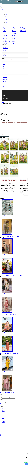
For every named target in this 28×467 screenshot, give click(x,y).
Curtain (12, 59)
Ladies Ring (4, 70)
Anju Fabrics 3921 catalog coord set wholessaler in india (9, 236)
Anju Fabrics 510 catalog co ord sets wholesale (7, 294)
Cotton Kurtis (4, 28)
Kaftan (4, 30)
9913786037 (1, 403)
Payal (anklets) (4, 68)
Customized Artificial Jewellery (14, 63)
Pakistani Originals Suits (23, 30)
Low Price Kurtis (5, 35)
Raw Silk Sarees (13, 38)
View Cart (3, 415)
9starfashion (6, 15)
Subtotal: (1, 7)
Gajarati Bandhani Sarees (14, 33)
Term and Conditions (4, 423)
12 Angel (6, 12)
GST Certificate (3, 411)
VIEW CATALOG (4, 215)
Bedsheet (4, 59)
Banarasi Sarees (13, 28)
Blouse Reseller (5, 79)
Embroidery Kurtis (5, 43)
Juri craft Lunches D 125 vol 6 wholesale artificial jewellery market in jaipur (12, 216)
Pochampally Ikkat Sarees (14, 36)
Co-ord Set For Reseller (5, 78)
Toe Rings (4, 71)
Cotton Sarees (13, 27)
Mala (3, 69)
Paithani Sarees (13, 35)
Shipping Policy (3, 422)
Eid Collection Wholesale (23, 31)
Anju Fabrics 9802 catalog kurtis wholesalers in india (9, 392)
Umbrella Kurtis (5, 42)
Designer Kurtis (5, 27)
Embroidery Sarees (14, 31)
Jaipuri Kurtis (4, 31)
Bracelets (4, 64)
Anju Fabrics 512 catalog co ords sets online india (8, 314)
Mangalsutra (4, 65)
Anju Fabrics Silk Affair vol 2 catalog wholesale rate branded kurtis (11, 275)
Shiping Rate (3, 418)
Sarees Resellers (5, 77)
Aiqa (5, 23)
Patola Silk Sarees (14, 37)
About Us (3, 408)
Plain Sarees (13, 30)
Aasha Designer (6, 20)
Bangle (4, 66)
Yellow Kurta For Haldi (5, 48)
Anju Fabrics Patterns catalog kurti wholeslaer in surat (9, 353)
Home (2, 9)
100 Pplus (6, 11)
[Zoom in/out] (1, 394)
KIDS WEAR (4, 54)
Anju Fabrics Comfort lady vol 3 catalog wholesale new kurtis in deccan (12, 255)
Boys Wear (4, 55)
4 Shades (6, 13)
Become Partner (3, 409)
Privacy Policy (3, 421)
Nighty (4, 86)
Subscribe (2, 399)
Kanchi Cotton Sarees (14, 43)
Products (3, 102)
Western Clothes (5, 81)
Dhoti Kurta (4, 50)
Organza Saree (13, 41)
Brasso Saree (13, 42)
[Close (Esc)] (0, 394)
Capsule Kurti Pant (5, 32)
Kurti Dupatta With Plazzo (6, 37)
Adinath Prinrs (6, 22)
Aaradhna (6, 19)
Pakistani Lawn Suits (22, 27)
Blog (2, 410)
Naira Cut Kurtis (5, 40)
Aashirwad (6, 21)
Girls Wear (4, 56)
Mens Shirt (4, 47)
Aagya (5, 16)
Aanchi (5, 18)
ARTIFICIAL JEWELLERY (6, 63)
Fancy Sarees (13, 40)
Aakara (5, 17)
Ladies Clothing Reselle (5, 76)
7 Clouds (6, 14)
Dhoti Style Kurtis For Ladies (6, 41)
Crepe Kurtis (4, 33)
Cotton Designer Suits (22, 28)
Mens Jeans (4, 49)
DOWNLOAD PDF (3, 137)
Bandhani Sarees (13, 32)
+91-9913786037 (2, 0)
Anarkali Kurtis (5, 38)
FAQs (2, 424)
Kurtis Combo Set (5, 36)
